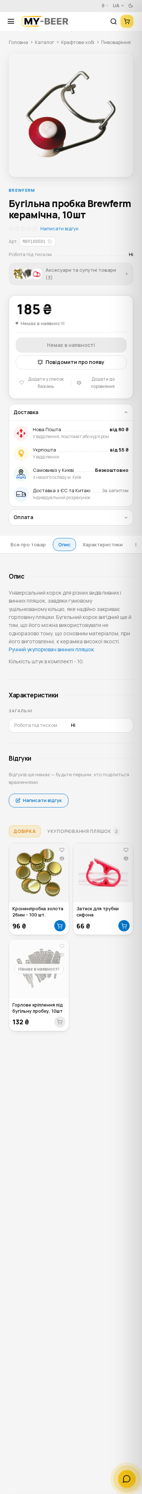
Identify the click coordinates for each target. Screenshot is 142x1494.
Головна (18, 42)
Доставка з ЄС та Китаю (61, 490)
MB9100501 (34, 241)
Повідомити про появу (75, 362)
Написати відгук (59, 228)
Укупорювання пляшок (82, 831)
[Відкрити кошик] (127, 21)
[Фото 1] (71, 115)
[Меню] (13, 21)
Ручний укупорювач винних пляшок (51, 649)
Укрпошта (44, 449)
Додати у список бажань (46, 382)
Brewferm (22, 190)
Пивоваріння (116, 42)
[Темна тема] (130, 5)
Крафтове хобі (77, 42)
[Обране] (62, 850)
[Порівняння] (62, 858)
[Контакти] (127, 1479)
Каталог (44, 42)
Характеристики (103, 544)
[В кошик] (60, 926)
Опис (64, 544)
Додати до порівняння (103, 382)
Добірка (24, 831)
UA (116, 6)
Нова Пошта (47, 429)
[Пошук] (113, 21)
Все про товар (28, 544)
